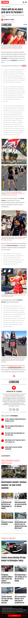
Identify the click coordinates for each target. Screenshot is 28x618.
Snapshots (7, 6)
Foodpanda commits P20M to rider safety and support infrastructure (6, 579)
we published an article (14, 367)
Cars (2, 479)
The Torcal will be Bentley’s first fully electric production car (20, 600)
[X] (5, 25)
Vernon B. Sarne (9, 19)
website (24, 66)
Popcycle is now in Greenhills (7, 523)
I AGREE (14, 615)
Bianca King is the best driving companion (13, 448)
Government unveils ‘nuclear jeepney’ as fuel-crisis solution (14, 485)
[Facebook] (2, 25)
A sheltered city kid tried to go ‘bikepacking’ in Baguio (6, 505)
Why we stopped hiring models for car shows (14, 427)
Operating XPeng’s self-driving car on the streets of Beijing (21, 578)
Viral (2, 6)
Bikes (2, 500)
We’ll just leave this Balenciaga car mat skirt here (14, 434)
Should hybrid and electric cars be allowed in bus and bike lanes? (21, 525)
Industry (17, 500)
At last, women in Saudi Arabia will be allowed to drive (15, 420)
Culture (3, 555)
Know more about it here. (9, 613)
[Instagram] (10, 25)
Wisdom (17, 520)
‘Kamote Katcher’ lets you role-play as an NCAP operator (7, 600)
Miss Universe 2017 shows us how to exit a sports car (15, 441)
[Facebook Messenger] (8, 25)
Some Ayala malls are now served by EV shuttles (20, 504)
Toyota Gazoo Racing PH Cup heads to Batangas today (13, 559)
